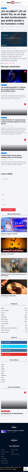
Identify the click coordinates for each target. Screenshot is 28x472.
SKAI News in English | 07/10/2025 (9, 233)
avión (10, 63)
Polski (2, 377)
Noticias (2, 308)
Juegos (2, 325)
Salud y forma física (5, 330)
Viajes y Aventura (4, 332)
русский (2, 381)
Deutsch (3, 364)
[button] (22, 468)
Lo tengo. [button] (25, 469)
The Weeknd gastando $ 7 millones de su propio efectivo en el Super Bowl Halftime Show (13, 89)
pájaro (6, 63)
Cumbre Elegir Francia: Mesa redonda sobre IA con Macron (11, 156)
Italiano (2, 373)
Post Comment (8, 209)
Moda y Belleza (4, 319)
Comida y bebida (4, 323)
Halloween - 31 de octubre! (7, 254)
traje (13, 63)
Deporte (2, 314)
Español (2, 368)
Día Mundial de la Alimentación (8, 295)
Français (3, 371)
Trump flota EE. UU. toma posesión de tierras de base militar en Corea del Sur (13, 122)
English (2, 366)
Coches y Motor (4, 321)
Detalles (14, 469)
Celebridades (4, 317)
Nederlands (3, 375)
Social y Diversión (5, 310)
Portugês (3, 379)
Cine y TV (3, 312)
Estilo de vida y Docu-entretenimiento (9, 328)
